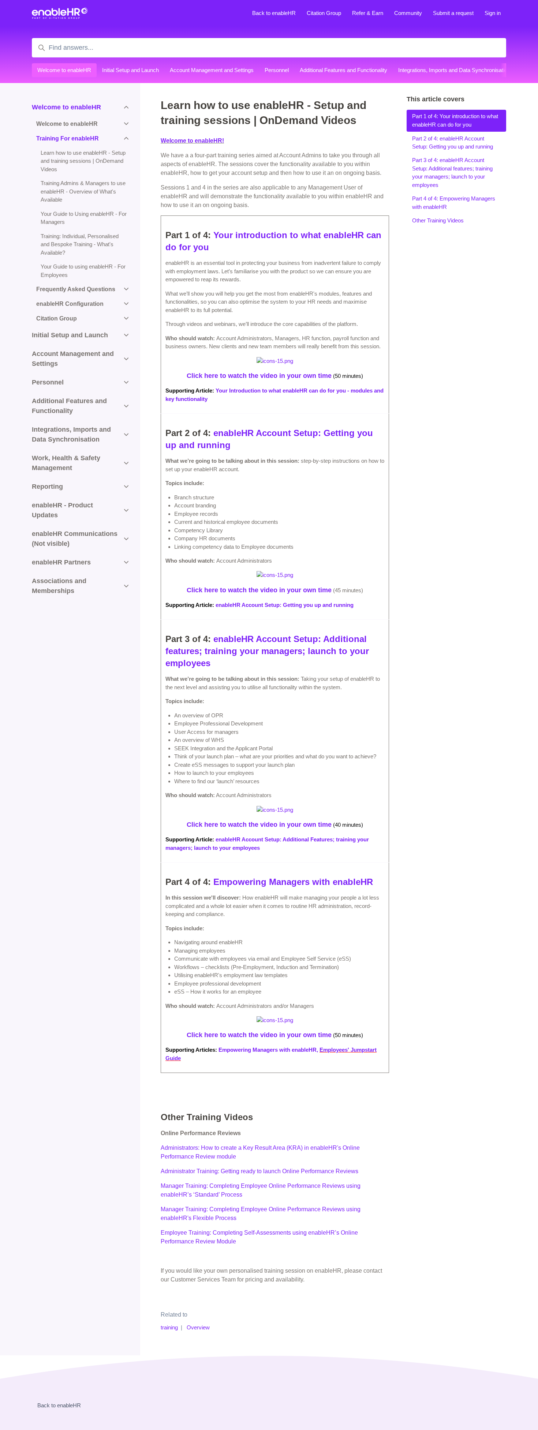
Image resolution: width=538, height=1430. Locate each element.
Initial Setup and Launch (130, 70)
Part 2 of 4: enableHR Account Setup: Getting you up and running (452, 142)
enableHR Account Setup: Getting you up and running (285, 605)
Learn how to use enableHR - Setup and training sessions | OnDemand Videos (83, 161)
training (169, 1327)
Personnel (277, 70)
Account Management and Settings (212, 70)
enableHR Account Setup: (268, 639)
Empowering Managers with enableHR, (268, 1050)
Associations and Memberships (59, 585)
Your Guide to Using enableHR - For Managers (84, 218)
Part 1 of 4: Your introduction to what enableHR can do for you (455, 120)
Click (194, 590)
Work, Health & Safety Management (66, 463)
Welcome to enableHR (64, 70)
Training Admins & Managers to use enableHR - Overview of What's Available (83, 191)
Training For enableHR (67, 138)
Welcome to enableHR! (192, 141)
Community (408, 13)
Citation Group (324, 13)
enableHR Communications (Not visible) (74, 538)
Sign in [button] (493, 13)
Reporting (47, 486)
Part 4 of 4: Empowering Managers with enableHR (453, 202)
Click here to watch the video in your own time (259, 375)
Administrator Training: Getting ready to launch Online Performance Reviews (259, 1171)
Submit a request (453, 13)
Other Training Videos (438, 220)
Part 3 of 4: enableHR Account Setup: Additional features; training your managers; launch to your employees (452, 172)
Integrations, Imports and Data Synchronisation (454, 70)
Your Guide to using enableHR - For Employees (83, 270)
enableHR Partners (61, 562)
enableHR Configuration (70, 304)
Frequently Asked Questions (75, 289)
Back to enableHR (274, 13)
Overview (198, 1327)
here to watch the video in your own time (267, 590)
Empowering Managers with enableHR (293, 882)
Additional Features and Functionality (343, 70)
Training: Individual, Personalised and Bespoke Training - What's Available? (80, 244)
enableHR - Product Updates (62, 510)
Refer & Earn (367, 13)
